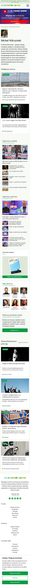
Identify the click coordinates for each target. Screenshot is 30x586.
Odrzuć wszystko (15, 582)
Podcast (15, 544)
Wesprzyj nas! (15, 533)
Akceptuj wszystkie (15, 573)
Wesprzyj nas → (15, 330)
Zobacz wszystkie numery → (15, 276)
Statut (15, 535)
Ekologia (15, 511)
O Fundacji (15, 529)
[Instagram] (12, 498)
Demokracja (15, 513)
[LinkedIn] (20, 498)
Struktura (15, 531)
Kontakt (15, 552)
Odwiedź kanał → (15, 21)
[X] (18, 498)
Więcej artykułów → (23, 342)
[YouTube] (15, 498)
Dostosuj (15, 578)
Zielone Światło (15, 527)
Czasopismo (15, 546)
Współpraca (15, 550)
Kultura (15, 517)
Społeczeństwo (15, 507)
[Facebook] (10, 498)
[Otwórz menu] (27, 5)
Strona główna (5, 26)
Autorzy (15, 548)
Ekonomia (15, 515)
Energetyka (15, 509)
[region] (15, 570)
